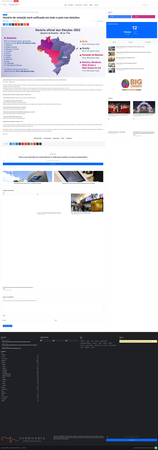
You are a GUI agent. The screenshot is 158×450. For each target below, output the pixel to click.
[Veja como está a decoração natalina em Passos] (144, 107)
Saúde (4, 381)
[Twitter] (7, 24)
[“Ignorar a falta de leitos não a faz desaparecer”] (59, 386)
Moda (4, 377)
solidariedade (86, 347)
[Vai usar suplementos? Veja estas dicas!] (72, 343)
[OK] (25, 24)
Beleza (4, 364)
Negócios (3, 393)
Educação (5, 372)
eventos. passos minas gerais (86, 343)
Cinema (3, 356)
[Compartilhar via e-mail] (37, 144)
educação (96, 341)
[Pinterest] (16, 24)
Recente (130, 42)
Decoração (5, 370)
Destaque (3, 360)
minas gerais (48, 138)
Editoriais (138, 447)
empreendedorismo (103, 341)
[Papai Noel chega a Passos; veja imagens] (119, 124)
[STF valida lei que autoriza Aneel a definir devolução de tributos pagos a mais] (19, 240)
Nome (4, 315)
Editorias (8, 12)
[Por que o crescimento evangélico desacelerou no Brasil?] (53, 203)
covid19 (87, 341)
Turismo (4, 385)
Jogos (3, 391)
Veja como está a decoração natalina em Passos (143, 114)
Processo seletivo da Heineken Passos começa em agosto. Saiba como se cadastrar (133, 52)
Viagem (3, 400)
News (3, 394)
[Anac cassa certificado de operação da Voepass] (87, 203)
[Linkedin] (10, 24)
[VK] (22, 24)
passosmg (56, 138)
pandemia (105, 343)
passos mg (82, 345)
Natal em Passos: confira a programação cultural (118, 114)
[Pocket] (28, 24)
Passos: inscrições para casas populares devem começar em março (130, 46)
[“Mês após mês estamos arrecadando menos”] (111, 59)
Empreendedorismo (7, 373)
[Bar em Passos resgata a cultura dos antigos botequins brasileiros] (46, 386)
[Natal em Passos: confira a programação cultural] (119, 107)
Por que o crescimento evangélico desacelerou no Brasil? (49, 212)
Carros (4, 366)
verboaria (69, 138)
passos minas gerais (89, 345)
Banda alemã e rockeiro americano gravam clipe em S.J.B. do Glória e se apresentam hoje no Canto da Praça (144, 133)
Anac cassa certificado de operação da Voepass (81, 212)
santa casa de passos (112, 345)
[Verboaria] (10, 5)
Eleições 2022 (38, 138)
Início (5, 12)
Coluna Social (4, 358)
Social (4, 383)
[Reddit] (19, 24)
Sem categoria (4, 396)
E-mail (4, 320)
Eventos (3, 387)
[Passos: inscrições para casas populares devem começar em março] (111, 48)
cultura (92, 341)
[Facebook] (4, 24)
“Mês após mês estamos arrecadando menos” (125, 57)
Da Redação (5, 81)
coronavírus (83, 341)
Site (56, 320)
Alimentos (4, 354)
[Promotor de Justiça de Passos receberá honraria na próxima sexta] (111, 70)
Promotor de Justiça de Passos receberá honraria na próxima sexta (130, 68)
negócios (100, 343)
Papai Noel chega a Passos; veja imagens (116, 132)
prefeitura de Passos (98, 345)
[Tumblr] (13, 24)
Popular (114, 42)
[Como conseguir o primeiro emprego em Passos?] (111, 65)
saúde (82, 347)
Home (135, 447)
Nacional (12, 12)
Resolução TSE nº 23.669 (63, 88)
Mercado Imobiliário (7, 375)
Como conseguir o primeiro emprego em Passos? (126, 63)
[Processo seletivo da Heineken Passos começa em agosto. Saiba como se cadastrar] (111, 54)
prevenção (105, 345)
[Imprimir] (40, 144)
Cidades (4, 368)
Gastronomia (4, 389)
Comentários (148, 42)
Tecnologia (4, 398)
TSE (63, 138)
